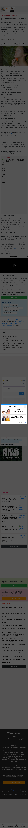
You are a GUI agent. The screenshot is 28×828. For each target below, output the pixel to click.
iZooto (25, 422)
